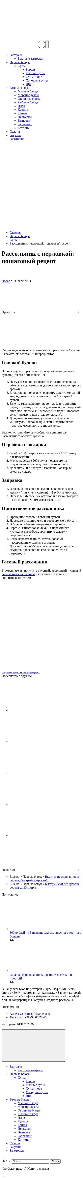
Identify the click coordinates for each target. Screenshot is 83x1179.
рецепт (34, 672)
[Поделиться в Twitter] (40, 804)
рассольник (22, 672)
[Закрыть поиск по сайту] (3, 1176)
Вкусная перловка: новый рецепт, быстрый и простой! (45, 878)
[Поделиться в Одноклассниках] (40, 835)
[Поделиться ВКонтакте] (40, 710)
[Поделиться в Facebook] (40, 741)
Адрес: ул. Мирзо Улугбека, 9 (30, 1013)
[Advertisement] (41, 185)
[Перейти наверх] (33, 1045)
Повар (6, 281)
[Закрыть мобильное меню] (3, 1158)
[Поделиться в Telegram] (40, 773)
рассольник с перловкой (18, 574)
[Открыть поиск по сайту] (41, 44)
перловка (8, 672)
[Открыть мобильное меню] (47, 44)
